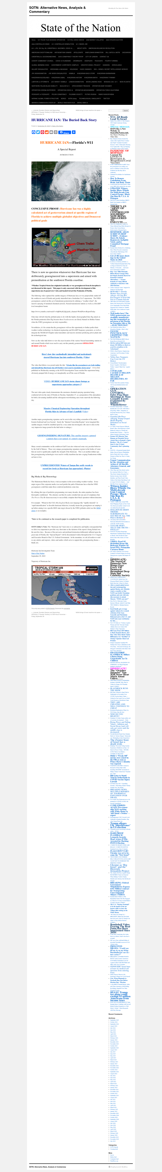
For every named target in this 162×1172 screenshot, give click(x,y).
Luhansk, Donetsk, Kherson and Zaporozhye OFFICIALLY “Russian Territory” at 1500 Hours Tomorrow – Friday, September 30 (48, 112)
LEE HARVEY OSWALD (59, 82)
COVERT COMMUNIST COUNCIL (42, 61)
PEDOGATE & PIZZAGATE (40, 94)
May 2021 (113, 1103)
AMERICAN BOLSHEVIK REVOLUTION (102, 48)
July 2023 (112, 1052)
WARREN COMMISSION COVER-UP (44, 103)
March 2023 (113, 1060)
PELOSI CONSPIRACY (59, 94)
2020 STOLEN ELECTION (114, 40)
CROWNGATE (77, 61)
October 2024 (113, 1022)
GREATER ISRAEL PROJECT (91, 65)
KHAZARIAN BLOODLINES (40, 77)
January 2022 (113, 1087)
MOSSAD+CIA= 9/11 (111, 82)
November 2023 (114, 1044)
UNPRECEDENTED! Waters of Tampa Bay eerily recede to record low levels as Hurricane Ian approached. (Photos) (67, 467)
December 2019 (114, 1137)
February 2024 (114, 1038)
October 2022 (113, 1069)
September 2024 (114, 1024)
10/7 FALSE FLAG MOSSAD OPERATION (51, 40)
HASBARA (106, 65)
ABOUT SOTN (81, 48)
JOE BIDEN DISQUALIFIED (58, 73)
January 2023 (113, 1064)
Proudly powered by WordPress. (119, 1167)
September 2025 (114, 1020)
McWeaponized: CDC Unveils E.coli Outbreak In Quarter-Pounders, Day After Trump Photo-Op (119, 819)
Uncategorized (114, 1149)
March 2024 (113, 1036)
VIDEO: (47, 381)
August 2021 (113, 1097)
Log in (112, 1155)
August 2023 (113, 1050)
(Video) (84, 411)
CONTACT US (104, 57)
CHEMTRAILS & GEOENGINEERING (44, 57)
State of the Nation (57, 126)
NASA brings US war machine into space (89, 110)
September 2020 (114, 1119)
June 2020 (113, 1125)
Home (33, 40)
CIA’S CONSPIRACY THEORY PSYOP (70, 57)
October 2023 (113, 1046)
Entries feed (113, 1157)
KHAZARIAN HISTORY (74, 77)
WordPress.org (114, 1161)
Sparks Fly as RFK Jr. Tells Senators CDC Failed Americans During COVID (120, 123)
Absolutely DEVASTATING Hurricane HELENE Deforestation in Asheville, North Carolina (120, 521)
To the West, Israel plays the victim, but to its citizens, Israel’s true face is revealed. (119, 936)
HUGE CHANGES (86, 69)
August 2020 (113, 1121)
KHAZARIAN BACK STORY (86, 73)
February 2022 (114, 1085)
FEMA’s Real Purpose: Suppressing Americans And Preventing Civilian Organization (119, 353)
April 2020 (113, 1129)
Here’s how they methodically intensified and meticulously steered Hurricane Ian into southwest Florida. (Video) (67, 356)
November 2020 (114, 1115)
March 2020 (113, 1131)
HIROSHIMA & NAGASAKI (59, 69)
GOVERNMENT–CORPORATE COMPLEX (65, 65)
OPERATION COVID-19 (65, 90)
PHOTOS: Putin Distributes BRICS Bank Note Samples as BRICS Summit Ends (119, 202)
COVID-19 (63, 61)
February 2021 (114, 1109)
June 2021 (113, 1101)
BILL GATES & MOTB (113, 52)
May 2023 (113, 1056)
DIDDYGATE (89, 61)
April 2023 (113, 1058)
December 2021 (114, 1089)
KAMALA (72, 73)
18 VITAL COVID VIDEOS (75, 40)
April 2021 (113, 1105)
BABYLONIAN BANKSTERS (94, 52)
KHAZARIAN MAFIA (91, 77)
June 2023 (113, 1054)
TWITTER (106, 98)
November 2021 (114, 1091)
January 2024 (113, 1040)
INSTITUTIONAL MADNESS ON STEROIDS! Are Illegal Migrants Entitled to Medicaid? (120, 664)
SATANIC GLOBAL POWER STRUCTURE (45, 98)
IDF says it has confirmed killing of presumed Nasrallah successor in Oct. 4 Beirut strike (120, 942)
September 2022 (114, 1071)
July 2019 (112, 1141)
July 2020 (112, 1123)
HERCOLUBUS (117, 65)
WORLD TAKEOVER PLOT (66, 103)
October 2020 (113, 1117)
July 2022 (112, 1075)
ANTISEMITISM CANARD (63, 52)
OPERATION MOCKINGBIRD (84, 90)
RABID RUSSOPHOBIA (106, 94)
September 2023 (114, 1048)
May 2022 (113, 1079)
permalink (67, 608)
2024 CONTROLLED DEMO (40, 44)
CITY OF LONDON (92, 57)
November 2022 (114, 1068)
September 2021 (114, 1095)
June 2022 (113, 1077)
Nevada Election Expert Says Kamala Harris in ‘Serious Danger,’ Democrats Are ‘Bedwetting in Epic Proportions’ (120, 736)
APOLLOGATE (78, 52)
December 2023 (114, 1042)
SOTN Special (50, 608)
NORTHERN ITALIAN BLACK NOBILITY (45, 86)
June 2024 (113, 1030)
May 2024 (113, 1032)
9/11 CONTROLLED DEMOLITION (63, 44)
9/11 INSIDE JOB (81, 44)
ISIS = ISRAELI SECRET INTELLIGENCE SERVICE (111, 69)
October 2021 (113, 1093)
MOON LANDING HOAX (94, 82)
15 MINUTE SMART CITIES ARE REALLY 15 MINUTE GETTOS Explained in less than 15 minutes (119, 847)
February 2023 (114, 1062)
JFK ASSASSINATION (39, 73)
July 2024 (112, 1028)
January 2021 (113, 1111)
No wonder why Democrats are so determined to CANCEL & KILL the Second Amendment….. (120, 801)
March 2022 (113, 1083)
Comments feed (114, 1159)
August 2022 (113, 1073)
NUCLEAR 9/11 (65, 86)
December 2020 (114, 1113)
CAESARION (126, 52)
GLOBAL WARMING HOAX (40, 65)
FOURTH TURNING (111, 61)
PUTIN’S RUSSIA (90, 94)
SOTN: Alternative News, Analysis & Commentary (57, 9)
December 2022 (114, 1066)
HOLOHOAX (74, 69)
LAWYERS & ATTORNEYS (40, 82)
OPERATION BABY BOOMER (102, 86)
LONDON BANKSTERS (76, 82)
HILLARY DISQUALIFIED (40, 69)
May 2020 (113, 1127)
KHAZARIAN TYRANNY (107, 77)
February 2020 (114, 1133)
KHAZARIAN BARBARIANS (106, 73)
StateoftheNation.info (119, 132)
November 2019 (114, 1139)
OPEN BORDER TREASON (81, 86)
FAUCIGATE (99, 61)
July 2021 (112, 1099)
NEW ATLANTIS (125, 82)
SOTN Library (72, 98)
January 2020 (113, 1135)
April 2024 (113, 1034)
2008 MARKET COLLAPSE (95, 40)
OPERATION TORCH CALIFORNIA (107, 90)
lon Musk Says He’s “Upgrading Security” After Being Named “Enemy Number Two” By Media (120, 785)
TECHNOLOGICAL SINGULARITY (90, 98)
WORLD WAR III (82, 103)
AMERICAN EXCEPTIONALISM (42, 52)
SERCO (63, 98)
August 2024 (113, 1026)
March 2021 (113, 1107)
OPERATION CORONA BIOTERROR (43, 90)
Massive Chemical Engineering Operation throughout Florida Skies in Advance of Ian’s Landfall (67, 410)
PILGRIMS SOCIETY (76, 94)
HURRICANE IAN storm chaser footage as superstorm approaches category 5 (70, 383)
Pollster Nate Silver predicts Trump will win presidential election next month (119, 385)
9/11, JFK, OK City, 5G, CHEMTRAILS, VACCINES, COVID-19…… (53, 48)
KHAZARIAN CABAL (58, 77)
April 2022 (113, 1081)
